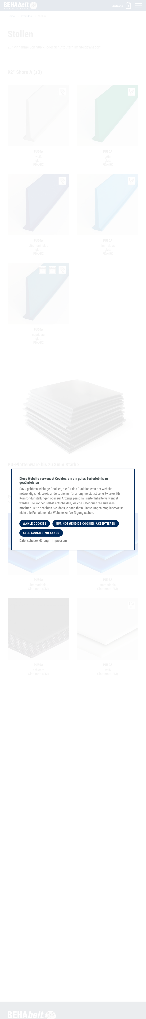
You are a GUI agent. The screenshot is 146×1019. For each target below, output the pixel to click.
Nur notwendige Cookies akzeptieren (85, 523)
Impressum (59, 540)
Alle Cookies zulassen (41, 533)
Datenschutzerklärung (34, 540)
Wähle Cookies (34, 523)
